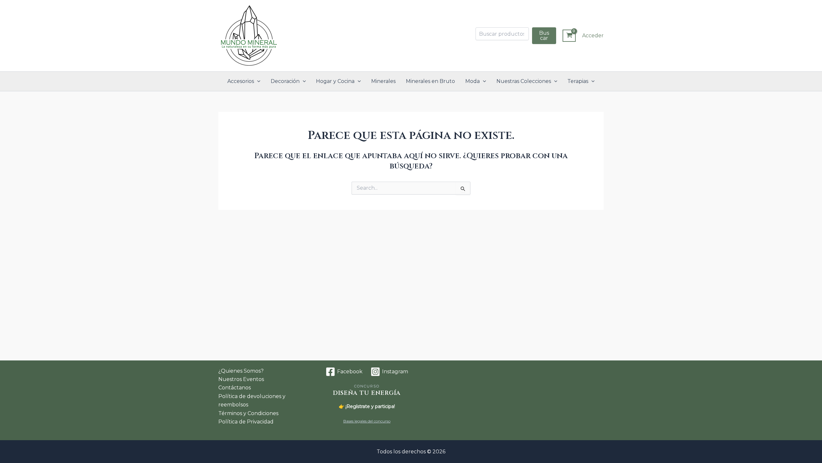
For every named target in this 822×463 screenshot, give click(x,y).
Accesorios (240, 81)
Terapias (577, 81)
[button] (257, 81)
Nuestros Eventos (241, 379)
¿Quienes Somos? (241, 371)
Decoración (285, 81)
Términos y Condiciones (248, 413)
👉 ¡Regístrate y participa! (367, 406)
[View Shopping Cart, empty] (569, 36)
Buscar (544, 35)
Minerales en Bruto (430, 81)
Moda (472, 81)
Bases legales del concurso (366, 421)
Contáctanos (234, 388)
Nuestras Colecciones (523, 81)
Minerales (383, 81)
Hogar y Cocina (335, 81)
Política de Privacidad (246, 422)
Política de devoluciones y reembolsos (251, 400)
